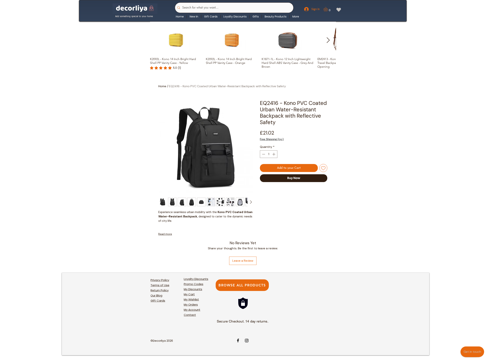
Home (162, 86)
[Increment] (274, 154)
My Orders (191, 305)
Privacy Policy (160, 280)
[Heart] (339, 9)
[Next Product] (328, 40)
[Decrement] (263, 154)
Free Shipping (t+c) (272, 139)
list (191, 299)
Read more (165, 234)
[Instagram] (246, 340)
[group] (243, 48)
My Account (192, 310)
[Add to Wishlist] (323, 168)
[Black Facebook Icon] (238, 340)
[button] (328, 9)
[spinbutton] (268, 154)
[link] (165, 68)
